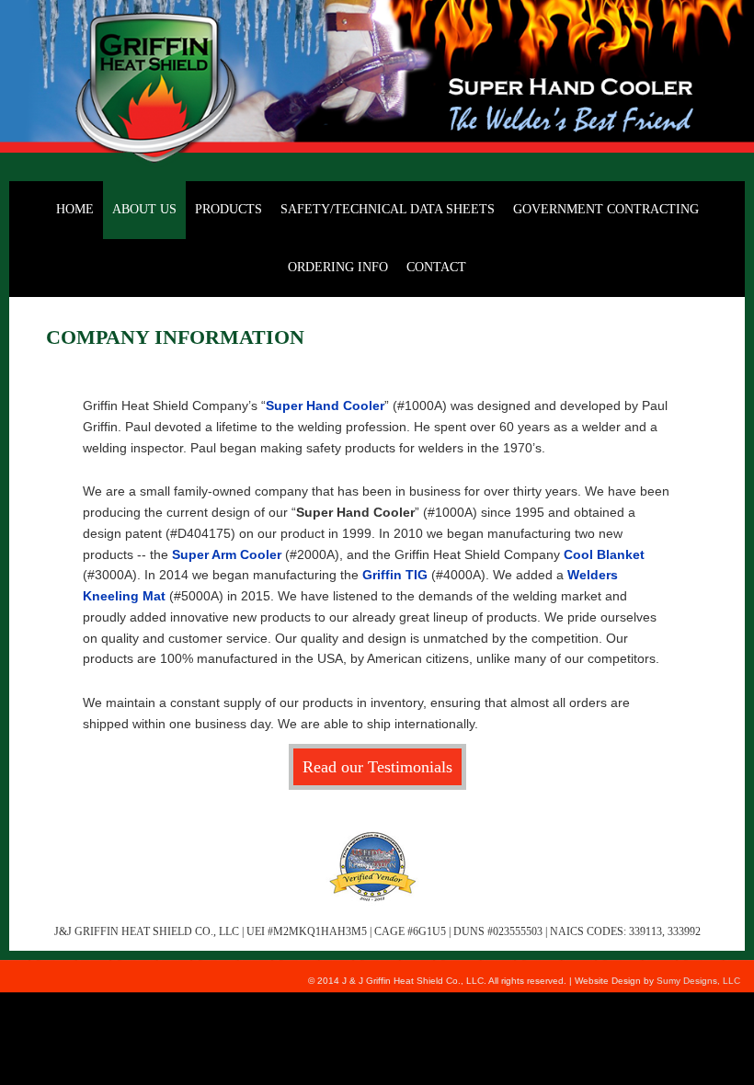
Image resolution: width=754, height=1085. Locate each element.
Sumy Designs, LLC (698, 981)
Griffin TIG (395, 574)
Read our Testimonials (377, 767)
